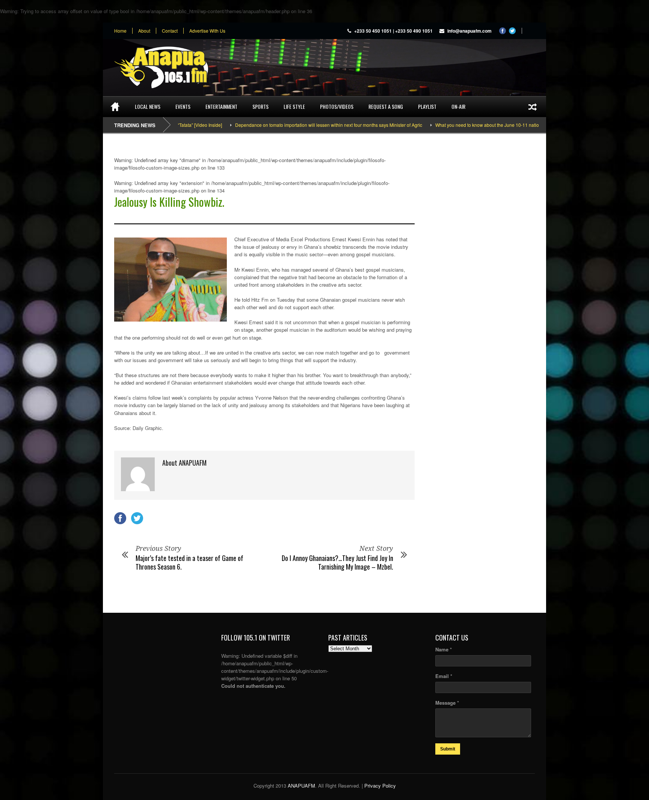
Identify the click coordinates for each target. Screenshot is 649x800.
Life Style (294, 106)
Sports (260, 106)
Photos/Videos (336, 106)
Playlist (427, 106)
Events (182, 106)
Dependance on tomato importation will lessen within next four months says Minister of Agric (306, 125)
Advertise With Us (207, 31)
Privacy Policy (380, 785)
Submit (447, 749)
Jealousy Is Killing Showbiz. (169, 201)
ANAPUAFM (301, 785)
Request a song (385, 106)
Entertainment (221, 106)
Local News (147, 106)
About (144, 31)
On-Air (458, 106)
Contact (170, 31)
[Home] (115, 106)
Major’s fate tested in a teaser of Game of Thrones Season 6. (189, 562)
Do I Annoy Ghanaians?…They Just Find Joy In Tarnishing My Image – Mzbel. (337, 562)
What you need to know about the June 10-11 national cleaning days (483, 125)
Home (120, 31)
